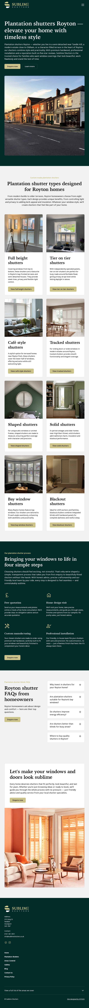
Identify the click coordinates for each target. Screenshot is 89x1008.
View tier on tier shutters (63, 289)
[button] (82, 4)
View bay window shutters (22, 525)
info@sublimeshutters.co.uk (14, 936)
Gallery (7, 965)
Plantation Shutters (11, 957)
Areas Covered (9, 961)
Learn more (30, 66)
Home (6, 953)
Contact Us (8, 973)
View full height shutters (21, 289)
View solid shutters (61, 446)
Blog (6, 969)
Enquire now (12, 66)
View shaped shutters (20, 446)
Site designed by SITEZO (76, 999)
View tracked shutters (62, 371)
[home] (16, 5)
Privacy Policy (9, 977)
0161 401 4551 (9, 934)
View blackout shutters (62, 525)
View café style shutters (21, 371)
